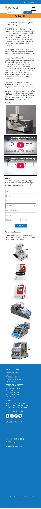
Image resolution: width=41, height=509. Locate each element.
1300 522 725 (32, 2)
